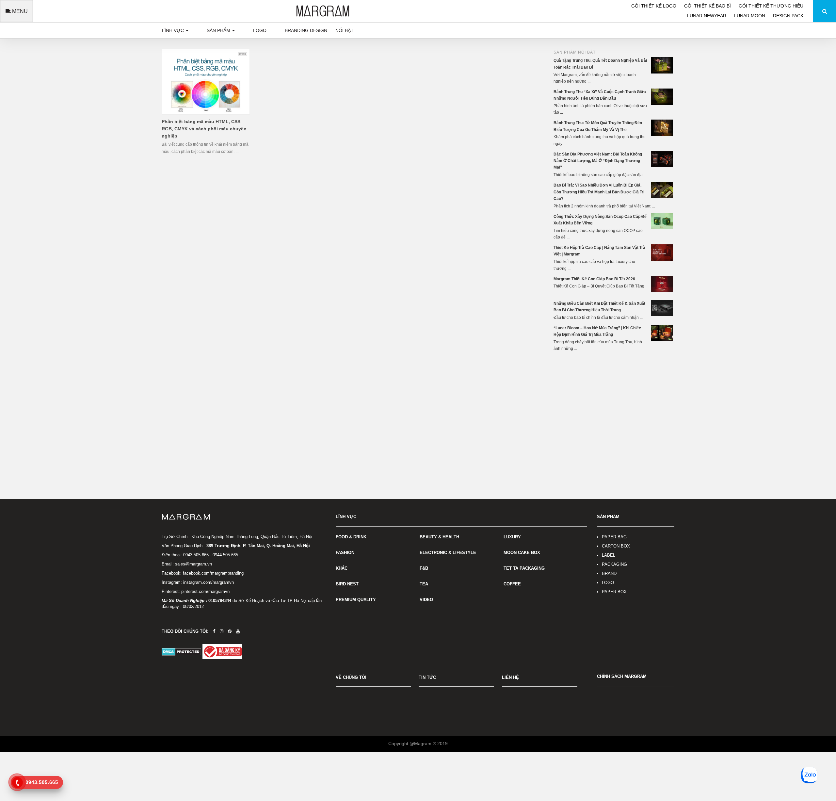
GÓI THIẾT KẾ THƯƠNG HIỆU (771, 5)
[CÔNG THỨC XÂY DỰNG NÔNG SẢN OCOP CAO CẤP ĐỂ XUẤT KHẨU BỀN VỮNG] (662, 221)
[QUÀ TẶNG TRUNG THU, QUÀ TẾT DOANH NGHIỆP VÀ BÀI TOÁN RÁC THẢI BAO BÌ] (662, 65)
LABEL (608, 555)
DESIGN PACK (788, 15)
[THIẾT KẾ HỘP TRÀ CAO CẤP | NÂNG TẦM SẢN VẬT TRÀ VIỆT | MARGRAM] (662, 252)
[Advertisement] (614, 406)
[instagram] (221, 631)
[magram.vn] (244, 517)
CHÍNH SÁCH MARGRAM (622, 676)
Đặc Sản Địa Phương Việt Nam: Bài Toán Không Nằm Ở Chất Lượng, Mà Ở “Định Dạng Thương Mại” (598, 161)
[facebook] (214, 631)
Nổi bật (344, 30)
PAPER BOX (614, 591)
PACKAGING (614, 564)
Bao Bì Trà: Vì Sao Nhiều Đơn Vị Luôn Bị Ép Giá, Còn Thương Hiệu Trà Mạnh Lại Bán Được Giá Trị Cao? (599, 192)
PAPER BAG (614, 536)
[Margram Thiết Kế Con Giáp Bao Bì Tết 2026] (662, 283)
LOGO (608, 582)
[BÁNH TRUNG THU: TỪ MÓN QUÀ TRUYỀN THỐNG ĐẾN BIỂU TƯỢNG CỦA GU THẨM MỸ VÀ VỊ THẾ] (662, 127)
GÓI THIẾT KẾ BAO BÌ (708, 5)
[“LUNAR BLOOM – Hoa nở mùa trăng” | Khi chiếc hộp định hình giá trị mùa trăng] (662, 332)
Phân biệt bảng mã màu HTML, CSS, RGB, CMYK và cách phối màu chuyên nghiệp (204, 129)
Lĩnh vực (173, 30)
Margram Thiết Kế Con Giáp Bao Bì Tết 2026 (594, 279)
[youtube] (238, 631)
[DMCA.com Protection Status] (182, 651)
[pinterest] (230, 631)
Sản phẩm (219, 30)
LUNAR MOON (750, 15)
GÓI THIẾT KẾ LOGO (654, 5)
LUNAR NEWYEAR (707, 15)
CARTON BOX (616, 546)
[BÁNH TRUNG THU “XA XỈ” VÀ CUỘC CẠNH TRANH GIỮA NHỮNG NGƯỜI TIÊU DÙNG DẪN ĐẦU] (662, 96)
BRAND (609, 573)
